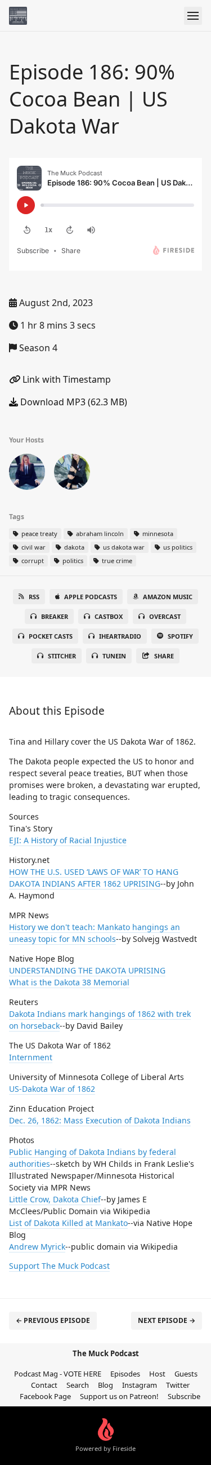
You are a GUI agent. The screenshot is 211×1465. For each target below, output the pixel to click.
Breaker (54, 616)
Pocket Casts (51, 636)
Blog (105, 1385)
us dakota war (123, 547)
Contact (44, 1385)
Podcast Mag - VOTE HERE (57, 1374)
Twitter (178, 1385)
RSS (34, 596)
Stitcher (62, 656)
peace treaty (38, 533)
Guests (185, 1374)
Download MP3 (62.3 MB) (72, 402)
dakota (73, 547)
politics (72, 560)
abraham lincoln (99, 533)
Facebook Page (45, 1396)
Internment (30, 1057)
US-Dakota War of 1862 (52, 1088)
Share (164, 656)
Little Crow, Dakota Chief (55, 1199)
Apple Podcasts (90, 596)
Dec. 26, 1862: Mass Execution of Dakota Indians (100, 1120)
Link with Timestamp (65, 379)
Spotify (180, 636)
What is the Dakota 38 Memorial (69, 982)
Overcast (165, 616)
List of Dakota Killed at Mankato (68, 1223)
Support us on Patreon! (119, 1396)
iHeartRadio (120, 636)
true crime (116, 560)
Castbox (109, 616)
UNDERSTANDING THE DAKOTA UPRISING (87, 970)
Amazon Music (167, 596)
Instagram (139, 1385)
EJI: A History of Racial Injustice (68, 840)
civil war (33, 547)
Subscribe (184, 1396)
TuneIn (114, 656)
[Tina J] (72, 474)
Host (157, 1374)
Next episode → (166, 1320)
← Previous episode (53, 1320)
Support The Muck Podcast (59, 1265)
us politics (176, 547)
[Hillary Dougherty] (27, 474)
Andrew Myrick (37, 1246)
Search (77, 1385)
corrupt (32, 560)
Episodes (125, 1374)
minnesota (157, 533)
